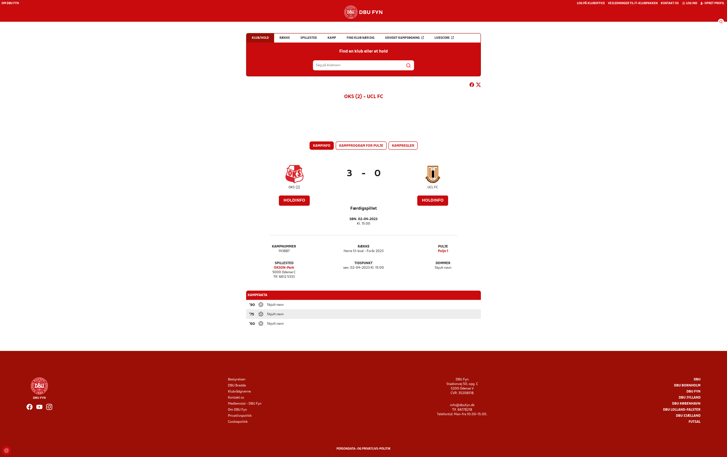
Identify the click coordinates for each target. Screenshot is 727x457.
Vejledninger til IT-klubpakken (633, 3)
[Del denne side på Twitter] (478, 85)
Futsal (694, 422)
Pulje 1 (443, 251)
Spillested (284, 263)
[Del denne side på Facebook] (472, 85)
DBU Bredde (237, 385)
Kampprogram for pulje (361, 145)
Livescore (442, 38)
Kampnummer (284, 246)
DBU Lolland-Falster (681, 409)
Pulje (443, 246)
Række (364, 246)
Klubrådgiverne (239, 391)
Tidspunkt (363, 263)
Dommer (443, 263)
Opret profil (714, 3)
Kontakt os (670, 3)
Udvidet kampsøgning (402, 38)
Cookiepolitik (238, 422)
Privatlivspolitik (240, 415)
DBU (697, 379)
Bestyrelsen (236, 379)
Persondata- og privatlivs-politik (363, 449)
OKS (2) (294, 187)
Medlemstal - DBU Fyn (244, 403)
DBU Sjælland (688, 415)
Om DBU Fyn (10, 3)
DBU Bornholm (687, 385)
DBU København (686, 403)
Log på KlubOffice (591, 3)
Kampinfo (321, 145)
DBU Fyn (693, 391)
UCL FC (432, 187)
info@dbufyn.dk (462, 405)
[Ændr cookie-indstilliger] (6, 450)
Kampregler (403, 145)
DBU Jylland (689, 397)
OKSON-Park (284, 267)
